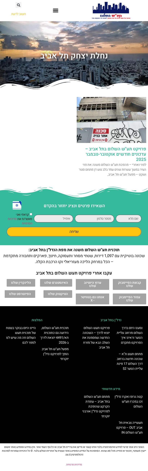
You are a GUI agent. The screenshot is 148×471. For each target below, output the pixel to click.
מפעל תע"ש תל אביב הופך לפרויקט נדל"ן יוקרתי (55, 354)
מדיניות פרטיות (74, 464)
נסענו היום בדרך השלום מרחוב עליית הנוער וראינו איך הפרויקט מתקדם (130, 335)
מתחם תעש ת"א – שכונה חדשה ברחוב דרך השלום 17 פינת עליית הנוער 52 (130, 361)
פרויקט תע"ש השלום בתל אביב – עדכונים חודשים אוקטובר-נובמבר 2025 (115, 154)
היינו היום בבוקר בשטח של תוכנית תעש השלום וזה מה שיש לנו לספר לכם (21, 335)
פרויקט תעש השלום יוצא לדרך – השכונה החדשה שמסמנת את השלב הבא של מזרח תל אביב (96, 338)
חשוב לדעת (18, 14)
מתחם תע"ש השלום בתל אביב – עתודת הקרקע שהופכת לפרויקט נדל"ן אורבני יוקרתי (96, 406)
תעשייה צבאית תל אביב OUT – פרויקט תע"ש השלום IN (129, 427)
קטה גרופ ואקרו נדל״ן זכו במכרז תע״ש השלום (129, 401)
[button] (55, 10)
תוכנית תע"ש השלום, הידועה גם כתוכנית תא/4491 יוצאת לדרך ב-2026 (54, 335)
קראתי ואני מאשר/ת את (20, 218)
